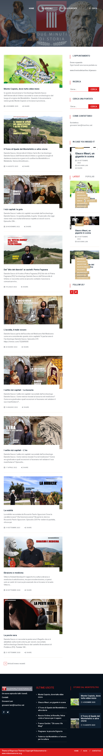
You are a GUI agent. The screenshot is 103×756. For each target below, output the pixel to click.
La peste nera (10, 635)
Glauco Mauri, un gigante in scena (76, 155)
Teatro (71, 147)
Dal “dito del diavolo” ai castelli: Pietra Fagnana (26, 269)
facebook (72, 292)
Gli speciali (47, 8)
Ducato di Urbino (82, 198)
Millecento (91, 201)
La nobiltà (8, 510)
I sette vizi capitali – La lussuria (18, 390)
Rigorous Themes (17, 751)
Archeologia (81, 195)
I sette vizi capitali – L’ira (15, 450)
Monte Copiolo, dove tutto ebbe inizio (21, 89)
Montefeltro (81, 206)
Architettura (81, 264)
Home (31, 8)
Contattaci (96, 751)
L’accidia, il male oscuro (15, 330)
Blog (85, 751)
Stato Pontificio (82, 278)
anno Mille (80, 192)
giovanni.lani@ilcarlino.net (13, 705)
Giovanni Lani (74, 165)
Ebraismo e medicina (13, 573)
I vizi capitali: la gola (13, 209)
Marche (79, 201)
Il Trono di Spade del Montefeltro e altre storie (25, 149)
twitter (76, 292)
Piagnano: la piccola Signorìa (50, 731)
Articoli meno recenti (16, 664)
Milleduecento (82, 203)
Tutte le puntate (68, 8)
